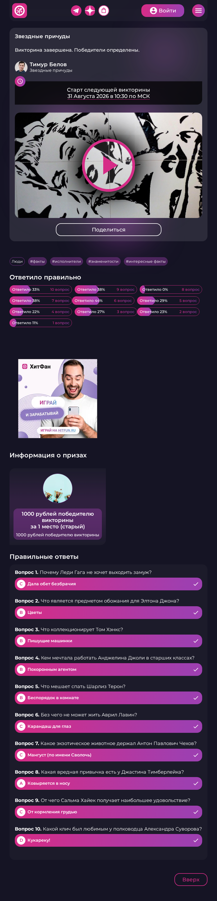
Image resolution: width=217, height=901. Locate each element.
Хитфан (20, 10)
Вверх (191, 879)
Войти (167, 10)
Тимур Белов (48, 64)
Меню (198, 10)
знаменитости (105, 261)
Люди (17, 261)
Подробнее (108, 93)
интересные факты (147, 261)
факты (39, 261)
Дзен (90, 10)
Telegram (76, 10)
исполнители (68, 261)
